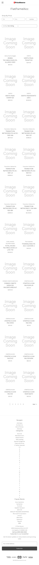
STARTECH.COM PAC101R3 (10, 322)
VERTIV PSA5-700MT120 (29, 59)
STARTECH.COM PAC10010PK (28, 357)
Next (34, 404)
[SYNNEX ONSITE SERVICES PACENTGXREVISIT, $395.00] (10, 268)
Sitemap (19, 429)
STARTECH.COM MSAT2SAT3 (28, 393)
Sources (19, 433)
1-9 (19, 447)
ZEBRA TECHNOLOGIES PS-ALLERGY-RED (10, 60)
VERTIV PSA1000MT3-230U (28, 97)
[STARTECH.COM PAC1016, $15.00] (29, 305)
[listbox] (13, 26)
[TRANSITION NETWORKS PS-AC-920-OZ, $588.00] (29, 116)
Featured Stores (19, 443)
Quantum (19, 519)
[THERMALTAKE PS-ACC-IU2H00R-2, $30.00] (29, 228)
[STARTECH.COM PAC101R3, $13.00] (10, 305)
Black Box (19, 517)
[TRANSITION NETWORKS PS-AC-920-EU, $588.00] (29, 153)
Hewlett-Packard (19, 508)
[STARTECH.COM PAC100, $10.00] (10, 376)
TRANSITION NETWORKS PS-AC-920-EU (29, 171)
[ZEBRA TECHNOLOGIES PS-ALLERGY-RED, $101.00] (10, 43)
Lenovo (19, 515)
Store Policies (19, 427)
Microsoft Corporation (19, 513)
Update (31, 19)
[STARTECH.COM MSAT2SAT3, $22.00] (29, 376)
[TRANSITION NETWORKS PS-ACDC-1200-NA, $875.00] (10, 116)
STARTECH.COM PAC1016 (28, 322)
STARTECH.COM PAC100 (10, 393)
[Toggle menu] (2, 2)
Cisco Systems (19, 502)
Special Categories (19, 441)
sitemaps (19, 423)
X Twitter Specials (19, 445)
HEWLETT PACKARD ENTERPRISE (19, 512)
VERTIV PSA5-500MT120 (10, 97)
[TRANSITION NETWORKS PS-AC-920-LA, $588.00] (10, 153)
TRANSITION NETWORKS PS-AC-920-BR (10, 208)
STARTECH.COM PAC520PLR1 (28, 284)
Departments (20, 437)
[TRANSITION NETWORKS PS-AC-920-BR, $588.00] (10, 191)
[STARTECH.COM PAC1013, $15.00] (10, 341)
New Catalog (19, 439)
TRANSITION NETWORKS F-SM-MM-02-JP (28, 208)
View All (19, 521)
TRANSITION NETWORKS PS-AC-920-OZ (29, 133)
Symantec (19, 504)
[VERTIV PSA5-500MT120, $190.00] (10, 80)
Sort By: (5, 26)
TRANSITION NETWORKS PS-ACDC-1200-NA (10, 133)
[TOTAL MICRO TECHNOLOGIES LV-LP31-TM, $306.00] (10, 228)
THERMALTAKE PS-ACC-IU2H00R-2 (29, 245)
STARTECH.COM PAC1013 (10, 357)
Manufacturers (19, 435)
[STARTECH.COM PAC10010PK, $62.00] (29, 341)
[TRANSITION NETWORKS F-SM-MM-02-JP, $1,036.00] (29, 191)
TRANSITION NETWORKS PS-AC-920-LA (10, 171)
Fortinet (19, 506)
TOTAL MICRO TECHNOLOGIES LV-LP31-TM (10, 248)
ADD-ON (19, 510)
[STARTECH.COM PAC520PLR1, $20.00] (29, 268)
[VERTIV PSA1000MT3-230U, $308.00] (29, 80)
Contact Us (19, 425)
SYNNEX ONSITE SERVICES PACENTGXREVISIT (10, 285)
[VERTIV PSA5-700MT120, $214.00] (29, 43)
